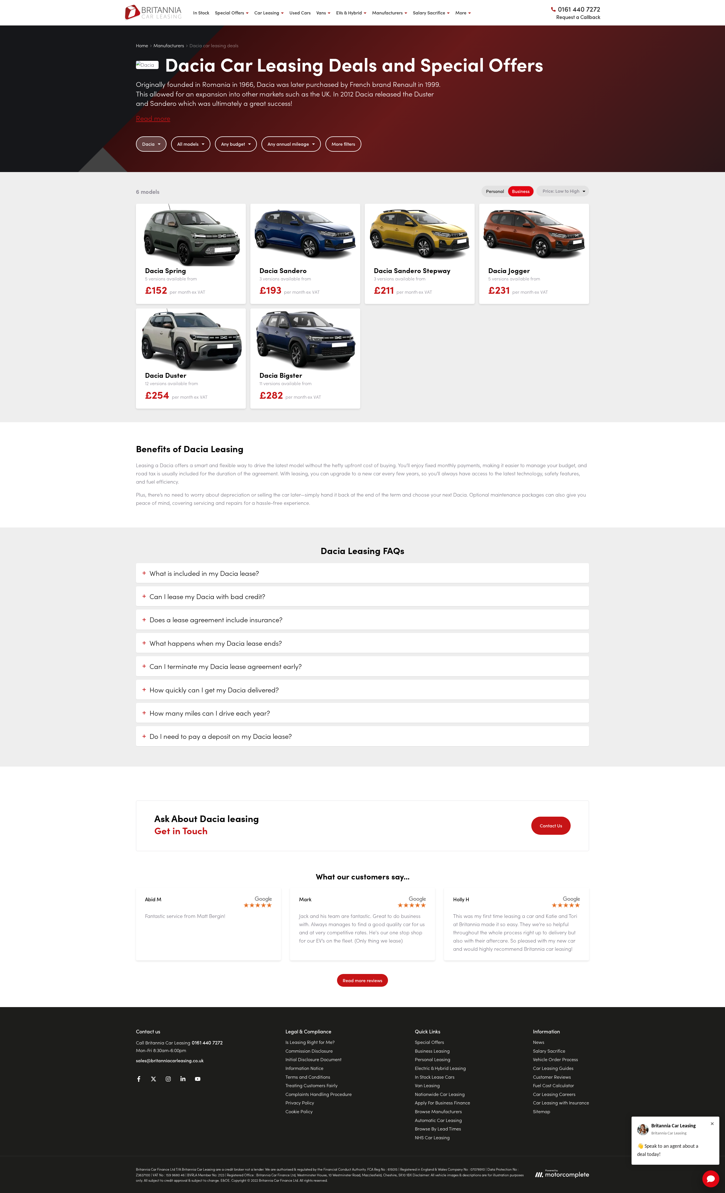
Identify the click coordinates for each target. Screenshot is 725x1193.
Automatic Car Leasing (438, 1120)
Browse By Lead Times (438, 1128)
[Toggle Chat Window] (710, 1178)
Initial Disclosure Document (313, 1059)
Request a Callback (578, 16)
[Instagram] (168, 1080)
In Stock (201, 12)
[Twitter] (153, 1080)
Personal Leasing (432, 1059)
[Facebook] (138, 1080)
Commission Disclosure (309, 1051)
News (538, 1042)
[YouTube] (197, 1080)
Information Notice (304, 1068)
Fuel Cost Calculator (553, 1085)
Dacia (148, 144)
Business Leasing (432, 1051)
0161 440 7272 (207, 1042)
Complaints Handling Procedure (318, 1094)
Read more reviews (362, 980)
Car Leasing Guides (553, 1068)
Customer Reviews (552, 1077)
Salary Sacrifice (549, 1051)
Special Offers (429, 1042)
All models (188, 144)
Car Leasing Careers (554, 1094)
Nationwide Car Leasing (440, 1094)
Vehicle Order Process (555, 1059)
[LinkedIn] (183, 1080)
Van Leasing (427, 1085)
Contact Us (551, 825)
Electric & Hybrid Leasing (440, 1068)
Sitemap (541, 1111)
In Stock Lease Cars (435, 1077)
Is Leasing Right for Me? (310, 1042)
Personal (495, 191)
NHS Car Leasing (432, 1137)
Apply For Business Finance (442, 1102)
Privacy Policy (299, 1102)
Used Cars (300, 12)
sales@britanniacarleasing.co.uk (170, 1060)
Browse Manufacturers (438, 1111)
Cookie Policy (299, 1111)
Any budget (233, 144)
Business (521, 191)
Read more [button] (153, 118)
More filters (343, 144)
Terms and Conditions (307, 1077)
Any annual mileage (288, 144)
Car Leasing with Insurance (561, 1102)
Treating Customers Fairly (311, 1085)
